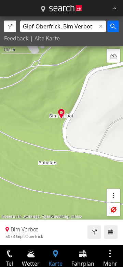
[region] (61, 130)
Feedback (16, 38)
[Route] (94, 232)
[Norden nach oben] (113, 72)
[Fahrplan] (111, 232)
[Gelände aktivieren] (113, 56)
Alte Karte (47, 38)
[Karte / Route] (43, 9)
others (76, 216)
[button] (61, 113)
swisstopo (31, 216)
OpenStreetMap (55, 216)
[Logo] (65, 8)
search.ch (13, 216)
